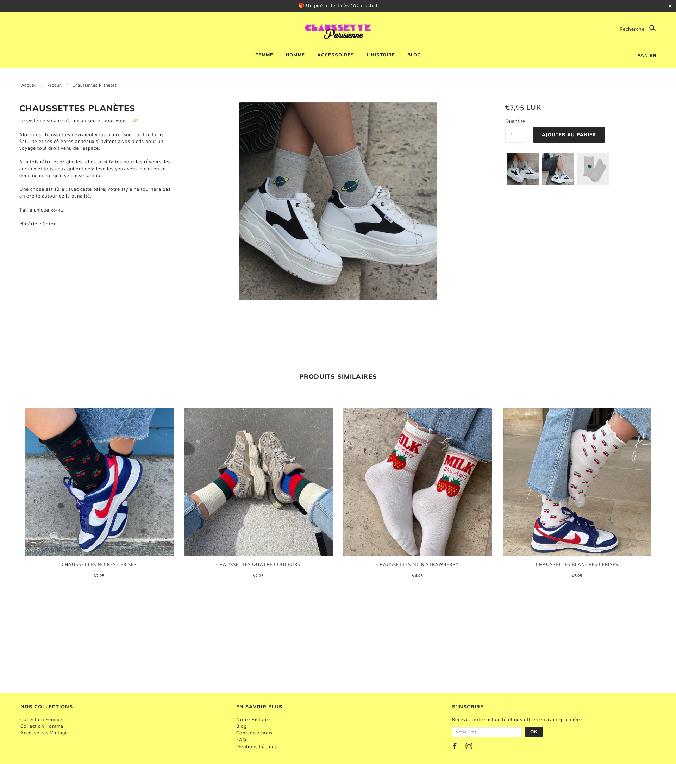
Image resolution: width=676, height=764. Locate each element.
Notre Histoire (253, 720)
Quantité (515, 121)
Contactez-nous (254, 733)
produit (54, 85)
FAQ (241, 740)
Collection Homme (41, 726)
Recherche (633, 29)
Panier (647, 55)
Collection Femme (41, 720)
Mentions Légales (256, 747)
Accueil (29, 85)
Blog (241, 726)
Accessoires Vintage (44, 733)
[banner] (338, 30)
